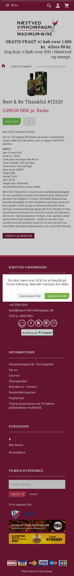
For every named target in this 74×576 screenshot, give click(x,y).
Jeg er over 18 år (57, 296)
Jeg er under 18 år (29, 296)
